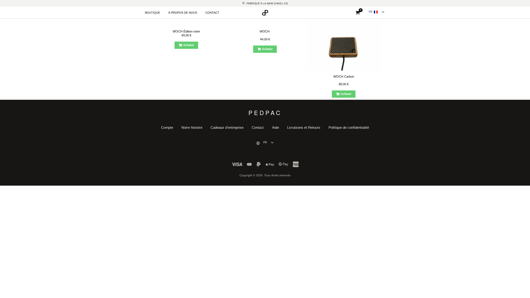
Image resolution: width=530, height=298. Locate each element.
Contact (212, 12)
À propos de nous (182, 12)
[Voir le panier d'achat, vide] (357, 12)
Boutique (152, 12)
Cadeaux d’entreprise (227, 128)
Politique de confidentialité (349, 128)
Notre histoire (191, 128)
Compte (167, 128)
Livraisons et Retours (303, 128)
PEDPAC (265, 111)
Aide (275, 128)
